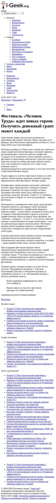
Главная (10, 104)
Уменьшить (17, 100)
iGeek (3, 11)
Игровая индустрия (21, 42)
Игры (14, 27)
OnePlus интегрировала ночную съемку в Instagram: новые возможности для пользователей (30, 322)
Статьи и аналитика (16, 64)
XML (15, 496)
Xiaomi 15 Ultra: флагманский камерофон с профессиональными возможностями (26, 309)
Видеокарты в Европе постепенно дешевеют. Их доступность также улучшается (29, 444)
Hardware (16, 20)
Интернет (16, 30)
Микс (9, 66)
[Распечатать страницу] (25, 100)
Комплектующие (20, 44)
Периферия (17, 54)
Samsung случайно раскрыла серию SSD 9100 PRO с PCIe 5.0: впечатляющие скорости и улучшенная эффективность (30, 315)
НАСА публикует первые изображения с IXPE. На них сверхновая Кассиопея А (30, 430)
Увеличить (6, 100)
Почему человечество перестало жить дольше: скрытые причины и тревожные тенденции (28, 417)
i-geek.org (35, 488)
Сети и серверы (19, 59)
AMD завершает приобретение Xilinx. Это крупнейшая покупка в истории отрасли (26, 439)
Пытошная (11, 69)
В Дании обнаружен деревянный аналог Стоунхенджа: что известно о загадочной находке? (30, 408)
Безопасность (18, 23)
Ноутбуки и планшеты (22, 52)
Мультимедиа (18, 49)
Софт (14, 32)
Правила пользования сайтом (14, 498)
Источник (5, 299)
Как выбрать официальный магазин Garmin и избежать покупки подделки (28, 454)
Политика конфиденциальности (34, 496)
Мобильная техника (21, 47)
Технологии (17, 35)
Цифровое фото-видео (22, 61)
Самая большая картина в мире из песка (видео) (29, 421)
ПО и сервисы (18, 56)
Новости (11, 93)
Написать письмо (38, 498)
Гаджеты (16, 25)
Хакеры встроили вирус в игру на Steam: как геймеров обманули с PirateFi (27, 326)
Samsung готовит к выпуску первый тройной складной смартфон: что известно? (28, 403)
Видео (9, 71)
